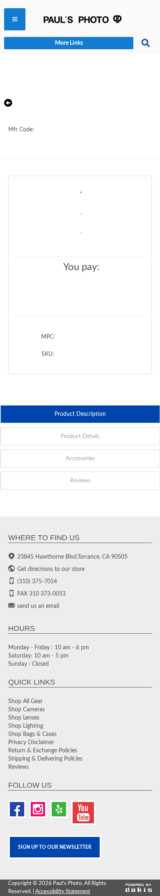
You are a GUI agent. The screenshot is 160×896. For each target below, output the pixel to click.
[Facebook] (17, 809)
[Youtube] (83, 812)
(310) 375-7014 (37, 581)
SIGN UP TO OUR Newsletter (54, 847)
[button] (14, 19)
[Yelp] (59, 809)
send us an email (38, 606)
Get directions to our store (51, 569)
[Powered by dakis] (139, 888)
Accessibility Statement (62, 891)
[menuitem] (14, 19)
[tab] (80, 414)
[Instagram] (38, 809)
